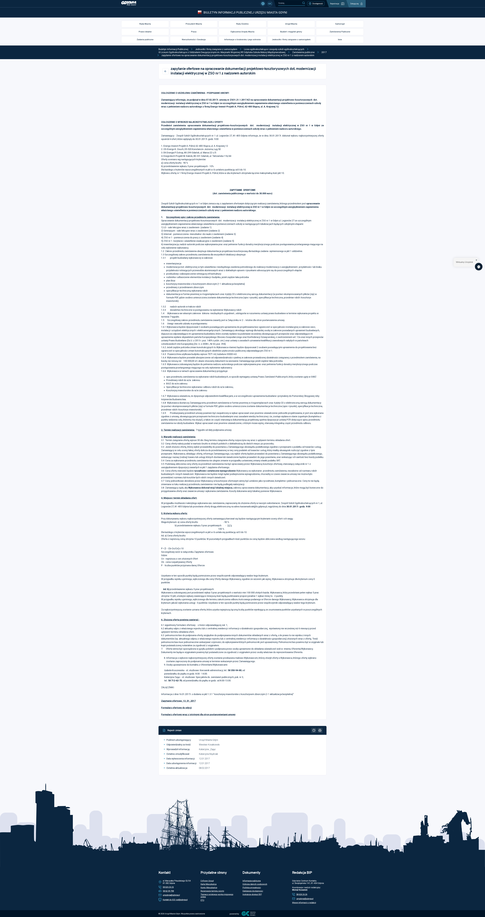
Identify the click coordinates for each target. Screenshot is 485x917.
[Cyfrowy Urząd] (262, 3)
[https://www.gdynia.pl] (128, 3)
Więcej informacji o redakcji (304, 902)
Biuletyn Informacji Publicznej (173, 49)
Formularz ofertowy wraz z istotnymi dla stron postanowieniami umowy (198, 714)
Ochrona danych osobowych (255, 884)
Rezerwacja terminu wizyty (212, 891)
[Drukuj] (319, 730)
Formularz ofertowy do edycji (176, 707)
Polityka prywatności (252, 887)
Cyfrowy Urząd (207, 881)
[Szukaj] (303, 3)
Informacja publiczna (252, 881)
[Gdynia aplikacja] (269, 3)
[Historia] (313, 730)
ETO (202, 900)
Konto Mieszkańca (209, 887)
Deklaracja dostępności (253, 891)
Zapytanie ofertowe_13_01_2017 (178, 701)
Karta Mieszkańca (208, 884)
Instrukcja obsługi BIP (252, 894)
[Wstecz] (165, 71)
